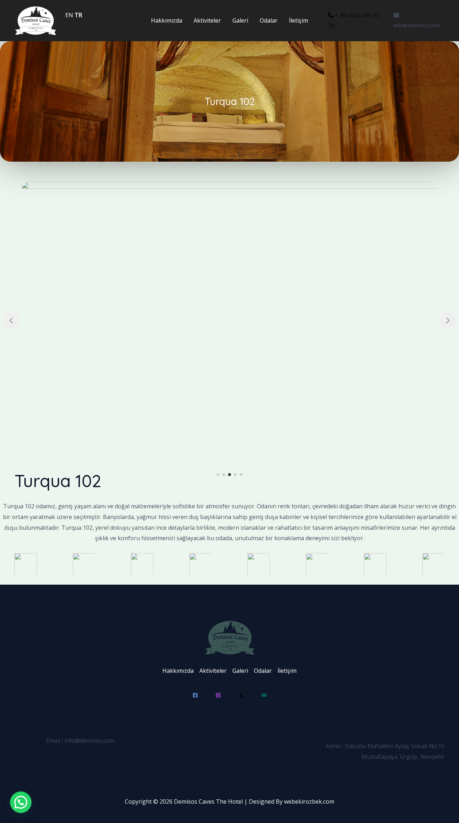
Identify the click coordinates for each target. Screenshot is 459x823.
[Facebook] (195, 695)
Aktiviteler (207, 20)
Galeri (240, 20)
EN (69, 15)
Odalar (269, 20)
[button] (218, 474)
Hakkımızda (166, 20)
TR (78, 15)
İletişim (298, 20)
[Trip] (264, 695)
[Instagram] (218, 695)
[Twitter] (241, 695)
